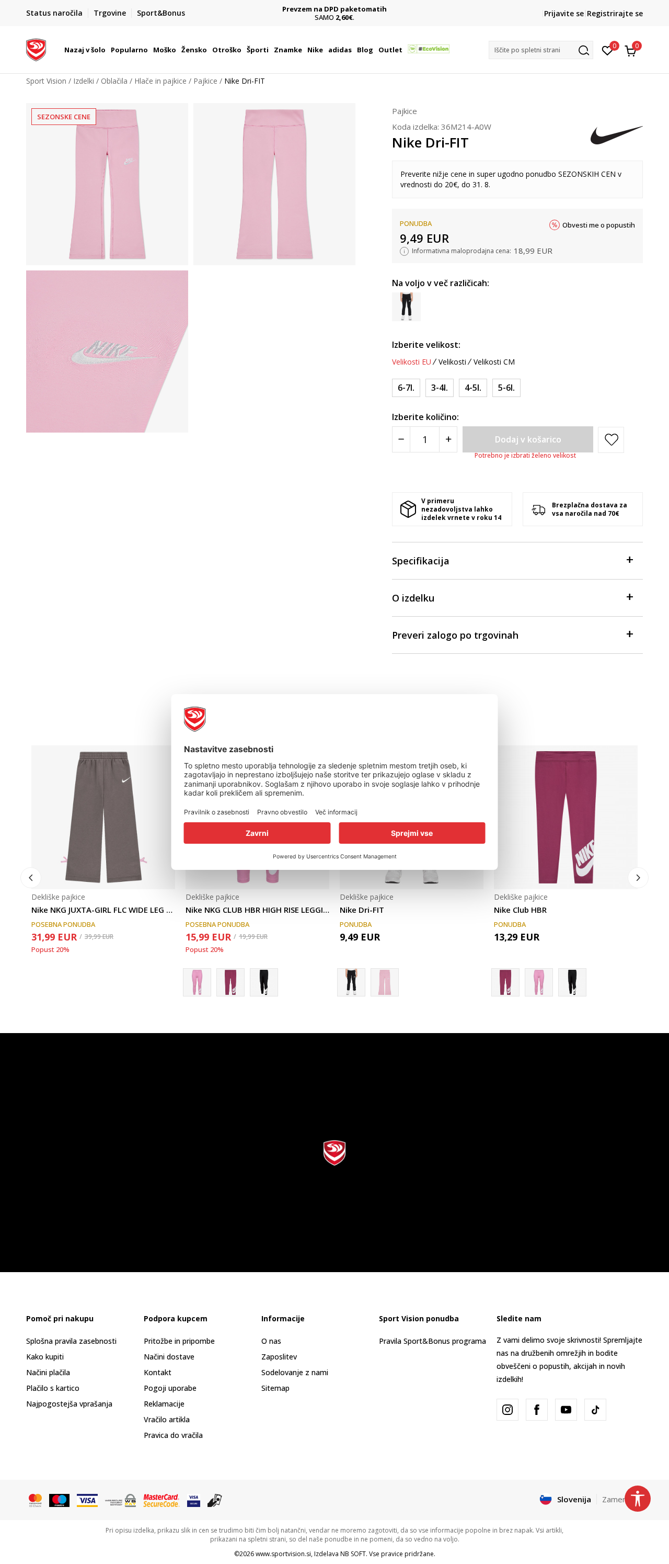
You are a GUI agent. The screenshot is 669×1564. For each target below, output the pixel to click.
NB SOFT (353, 1553)
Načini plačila (48, 1372)
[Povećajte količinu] (448, 439)
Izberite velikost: (426, 344)
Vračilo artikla (167, 1419)
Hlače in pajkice (160, 81)
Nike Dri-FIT (362, 909)
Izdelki (83, 81)
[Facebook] (536, 1409)
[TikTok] (595, 1409)
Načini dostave (169, 1357)
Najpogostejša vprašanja (69, 1404)
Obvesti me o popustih (598, 225)
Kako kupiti (45, 1357)
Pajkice (205, 81)
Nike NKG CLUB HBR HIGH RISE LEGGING (257, 909)
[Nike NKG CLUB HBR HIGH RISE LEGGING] (538, 982)
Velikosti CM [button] (494, 362)
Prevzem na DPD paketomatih (334, 9)
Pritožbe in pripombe (179, 1341)
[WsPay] (120, 1499)
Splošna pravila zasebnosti (71, 1341)
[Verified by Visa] (193, 1499)
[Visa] (87, 1499)
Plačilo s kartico (52, 1388)
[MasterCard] (35, 1499)
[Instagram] (507, 1409)
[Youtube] (566, 1409)
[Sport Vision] (36, 48)
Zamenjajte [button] (622, 1499)
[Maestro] (59, 1499)
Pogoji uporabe (170, 1388)
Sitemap (275, 1388)
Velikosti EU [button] (411, 362)
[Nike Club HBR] (230, 982)
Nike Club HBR (520, 909)
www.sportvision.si (283, 1553)
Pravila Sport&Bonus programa (432, 1341)
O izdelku (413, 598)
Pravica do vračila (173, 1435)
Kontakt (157, 1372)
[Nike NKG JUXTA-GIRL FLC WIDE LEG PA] (103, 817)
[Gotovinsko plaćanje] (215, 1499)
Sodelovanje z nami (294, 1372)
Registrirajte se (615, 13)
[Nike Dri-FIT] (384, 982)
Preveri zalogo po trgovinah (455, 635)
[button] (107, 50)
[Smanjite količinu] (401, 439)
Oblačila (114, 81)
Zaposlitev (279, 1357)
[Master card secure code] (161, 1499)
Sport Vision (46, 81)
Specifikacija (420, 560)
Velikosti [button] (452, 362)
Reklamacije (164, 1404)
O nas (271, 1341)
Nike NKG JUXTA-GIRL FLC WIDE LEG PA (103, 909)
